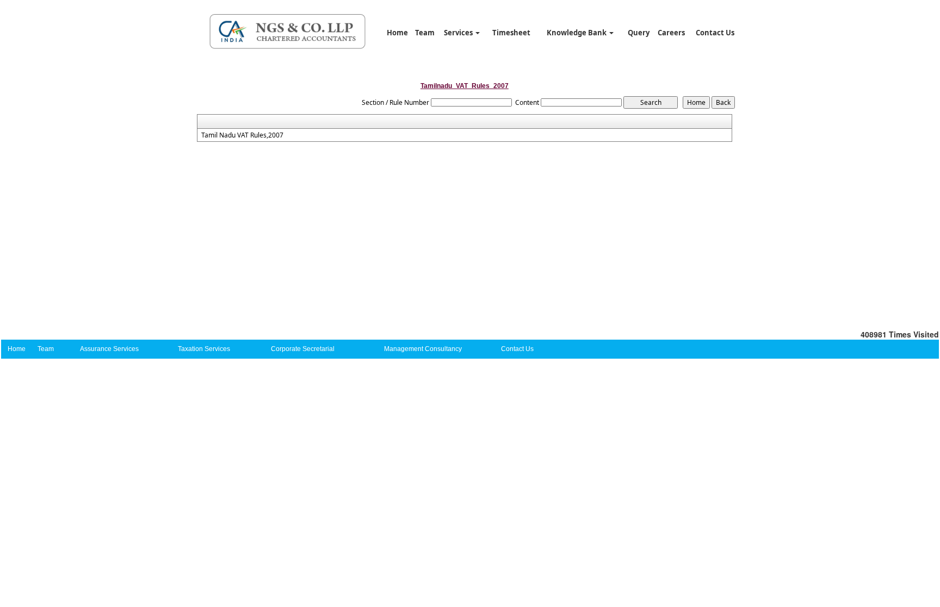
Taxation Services (204, 349)
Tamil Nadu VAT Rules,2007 (242, 135)
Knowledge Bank (577, 32)
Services (459, 32)
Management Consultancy (423, 349)
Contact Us (715, 32)
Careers (671, 32)
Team (425, 32)
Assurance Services (109, 349)
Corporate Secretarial (303, 349)
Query (639, 32)
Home (397, 32)
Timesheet (511, 32)
